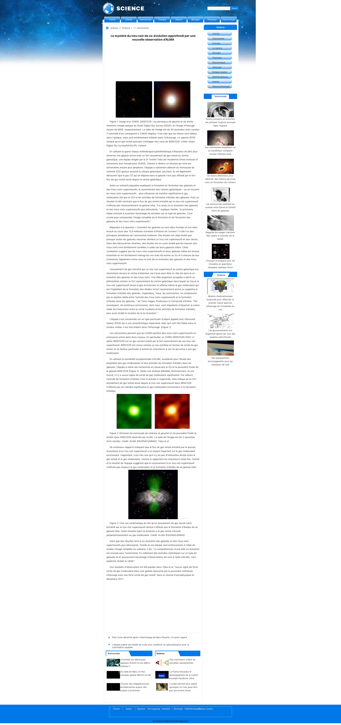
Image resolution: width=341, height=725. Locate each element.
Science (126, 28)
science (114, 28)
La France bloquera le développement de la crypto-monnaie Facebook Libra (184, 675)
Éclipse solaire (219, 72)
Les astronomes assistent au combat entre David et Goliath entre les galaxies (220, 207)
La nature (217, 48)
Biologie (195, 19)
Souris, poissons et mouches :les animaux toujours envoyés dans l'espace (220, 122)
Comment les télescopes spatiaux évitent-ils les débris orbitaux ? (135, 663)
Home (112, 19)
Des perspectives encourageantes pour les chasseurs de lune (220, 361)
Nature (178, 19)
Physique (212, 19)
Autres (215, 81)
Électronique (228, 19)
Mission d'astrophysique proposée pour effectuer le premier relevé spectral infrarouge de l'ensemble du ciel (220, 303)
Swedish (166, 708)
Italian (129, 708)
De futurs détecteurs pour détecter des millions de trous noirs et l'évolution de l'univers (220, 179)
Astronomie (145, 19)
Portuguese (153, 708)
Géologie (217, 67)
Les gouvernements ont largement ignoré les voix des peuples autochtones (220, 333)
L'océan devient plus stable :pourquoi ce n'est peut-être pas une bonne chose (183, 687)
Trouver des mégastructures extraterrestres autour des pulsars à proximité (134, 687)
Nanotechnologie (221, 86)
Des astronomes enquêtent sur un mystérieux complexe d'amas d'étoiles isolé (220, 150)
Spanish (141, 708)
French (116, 708)
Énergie (162, 19)
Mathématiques (220, 76)
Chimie (128, 19)
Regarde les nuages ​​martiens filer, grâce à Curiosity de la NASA (220, 235)
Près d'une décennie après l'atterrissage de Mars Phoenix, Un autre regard (149, 637)
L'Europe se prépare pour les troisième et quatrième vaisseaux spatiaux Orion (220, 264)
